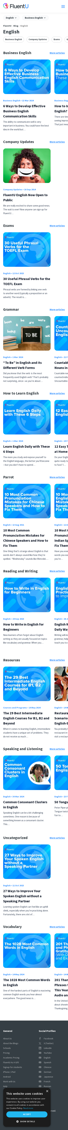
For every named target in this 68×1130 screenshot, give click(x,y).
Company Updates (38, 39)
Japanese (48, 1076)
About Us (7, 1038)
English (7, 273)
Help (5, 1086)
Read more (28, 1108)
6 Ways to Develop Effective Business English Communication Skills (24, 111)
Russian (47, 1086)
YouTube (48, 1052)
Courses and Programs (15, 707)
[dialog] (27, 1107)
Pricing (6, 1052)
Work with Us (9, 1081)
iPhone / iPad (9, 1072)
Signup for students (12, 1067)
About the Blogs (10, 1043)
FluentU (7, 25)
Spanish (47, 1062)
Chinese (47, 1067)
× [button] (47, 1091)
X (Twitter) (48, 1043)
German (47, 1072)
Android (7, 1076)
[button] (26, 1122)
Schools (7, 1048)
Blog (15, 25)
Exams (57, 39)
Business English (13, 39)
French (47, 1081)
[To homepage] (15, 6)
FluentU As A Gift (11, 1062)
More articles (57, 52)
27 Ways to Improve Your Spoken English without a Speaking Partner (22, 896)
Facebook (48, 1038)
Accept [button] (27, 1114)
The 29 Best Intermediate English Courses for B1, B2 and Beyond (26, 718)
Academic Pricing (11, 1057)
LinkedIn (48, 1048)
